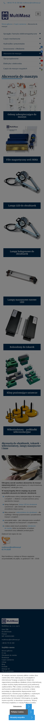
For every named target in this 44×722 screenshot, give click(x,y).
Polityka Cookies (17, 712)
